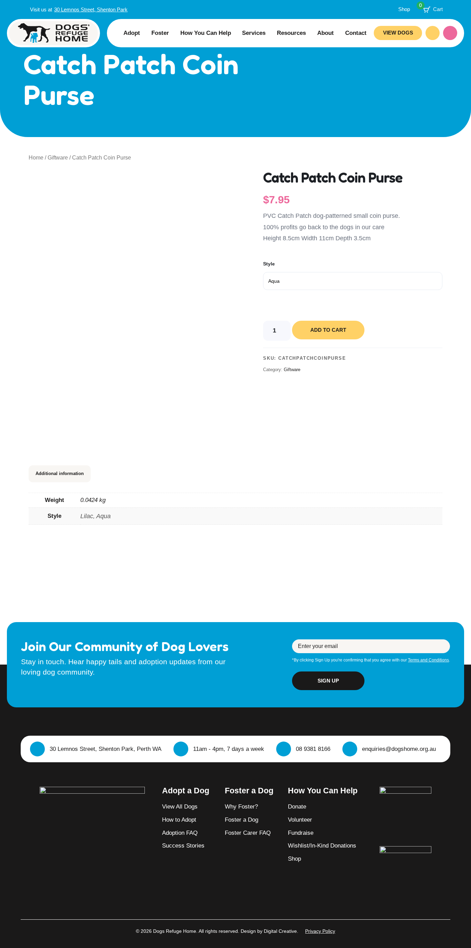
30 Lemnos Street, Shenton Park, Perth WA (105, 748)
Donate (450, 33)
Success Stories (183, 845)
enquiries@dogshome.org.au (399, 748)
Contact (356, 32)
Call (432, 33)
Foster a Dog (241, 819)
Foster (160, 32)
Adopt (131, 32)
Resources (291, 32)
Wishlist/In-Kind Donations (322, 845)
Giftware (58, 158)
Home (36, 158)
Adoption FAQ (180, 832)
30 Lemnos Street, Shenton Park (91, 9)
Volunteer (300, 819)
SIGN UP (328, 681)
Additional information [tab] (60, 473)
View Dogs (398, 33)
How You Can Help (205, 32)
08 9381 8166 (313, 748)
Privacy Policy (320, 931)
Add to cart (328, 330)
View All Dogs (180, 806)
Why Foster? (241, 806)
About (325, 32)
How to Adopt (179, 819)
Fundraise (300, 832)
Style (269, 264)
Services (253, 32)
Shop (404, 9)
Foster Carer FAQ (248, 832)
